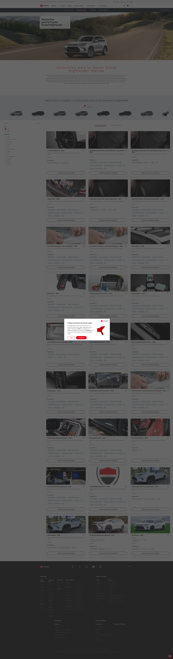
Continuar (81, 337)
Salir (71, 337)
